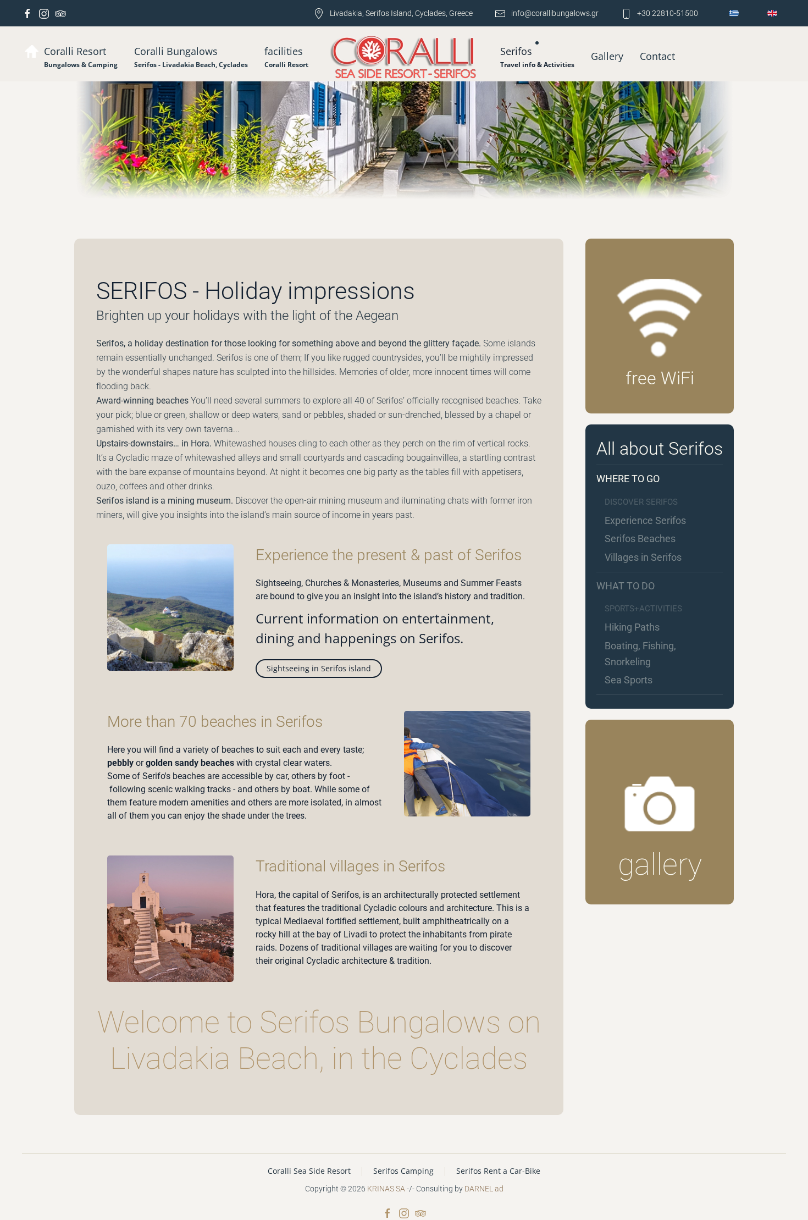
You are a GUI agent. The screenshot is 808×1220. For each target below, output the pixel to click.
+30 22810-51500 (667, 13)
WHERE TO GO (628, 478)
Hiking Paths (632, 627)
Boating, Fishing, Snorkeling (640, 653)
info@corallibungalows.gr (555, 13)
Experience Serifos (645, 520)
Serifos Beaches (640, 538)
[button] (191, 57)
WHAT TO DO (625, 586)
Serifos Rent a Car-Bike (498, 1171)
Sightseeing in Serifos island (319, 668)
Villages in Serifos (643, 557)
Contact (657, 56)
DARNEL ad (483, 1188)
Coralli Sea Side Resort (309, 1171)
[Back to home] (404, 58)
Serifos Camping (403, 1171)
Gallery (607, 56)
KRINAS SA (386, 1188)
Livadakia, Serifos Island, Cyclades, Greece (401, 13)
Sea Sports (628, 680)
